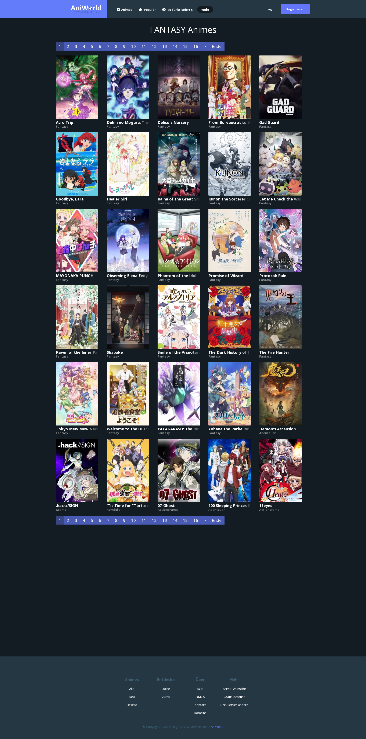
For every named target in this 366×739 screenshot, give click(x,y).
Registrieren (295, 9)
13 (164, 46)
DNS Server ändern (234, 705)
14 (175, 46)
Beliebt (132, 705)
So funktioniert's (180, 10)
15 (185, 46)
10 (133, 46)
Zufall (166, 697)
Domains (200, 713)
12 (154, 46)
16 (195, 46)
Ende (217, 46)
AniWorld (217, 727)
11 (143, 46)
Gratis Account (234, 697)
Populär (149, 10)
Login (270, 9)
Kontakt (200, 705)
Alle (131, 689)
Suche (166, 689)
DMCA (200, 697)
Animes (126, 10)
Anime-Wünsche (234, 689)
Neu (132, 697)
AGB (200, 689)
